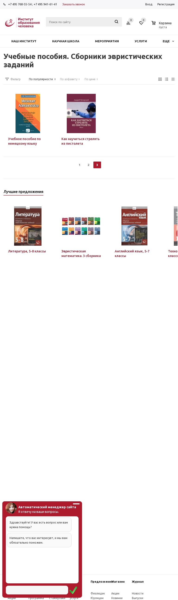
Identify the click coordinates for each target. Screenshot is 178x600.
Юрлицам (97, 598)
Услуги (141, 41)
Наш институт (23, 41)
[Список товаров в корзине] (162, 26)
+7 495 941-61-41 (45, 4)
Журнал (138, 581)
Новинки (117, 598)
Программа (36, 598)
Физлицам (98, 593)
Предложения (102, 581)
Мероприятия (107, 41)
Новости (137, 593)
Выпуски (137, 598)
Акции (12, 598)
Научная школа (65, 41)
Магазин (118, 581)
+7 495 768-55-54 (20, 4)
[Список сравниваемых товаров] (129, 24)
